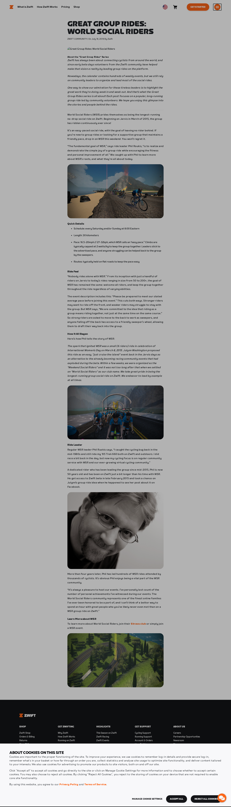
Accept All (176, 799)
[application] (222, 798)
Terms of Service (95, 784)
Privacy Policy (68, 784)
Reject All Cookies (206, 799)
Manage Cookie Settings (147, 799)
